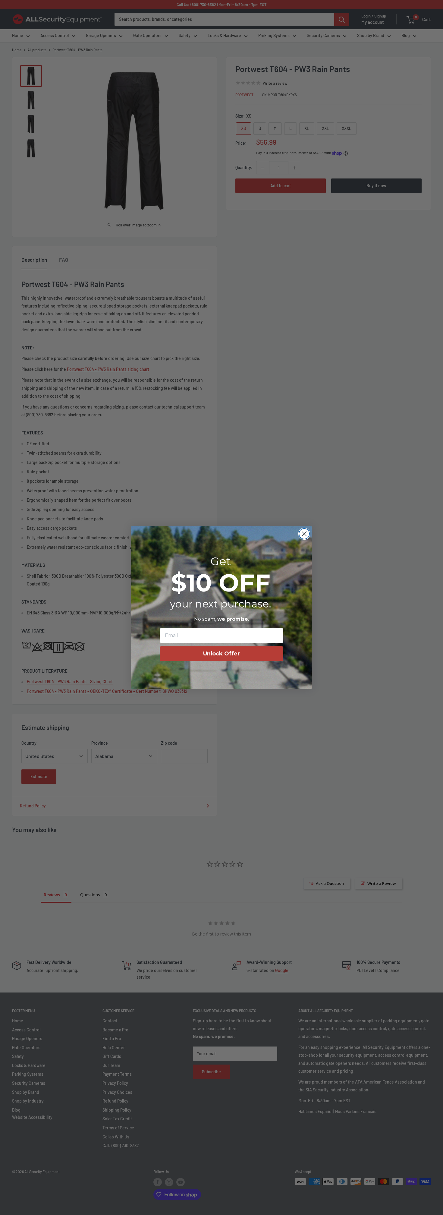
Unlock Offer (221, 653)
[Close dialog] (304, 534)
